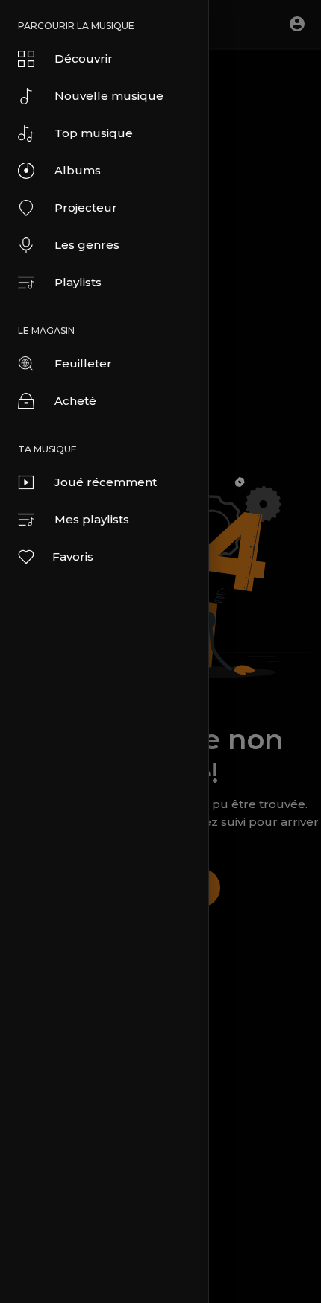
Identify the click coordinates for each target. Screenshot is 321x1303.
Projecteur (85, 208)
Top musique (93, 133)
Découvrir (83, 58)
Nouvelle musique (108, 96)
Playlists (78, 282)
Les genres (86, 245)
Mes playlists (91, 519)
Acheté (75, 401)
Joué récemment (105, 482)
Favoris (72, 556)
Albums (77, 170)
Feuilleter (83, 363)
